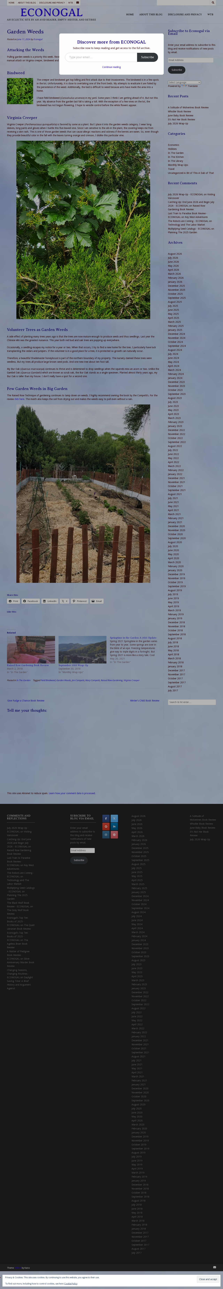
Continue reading (111, 67)
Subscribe (147, 57)
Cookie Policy (70, 1284)
